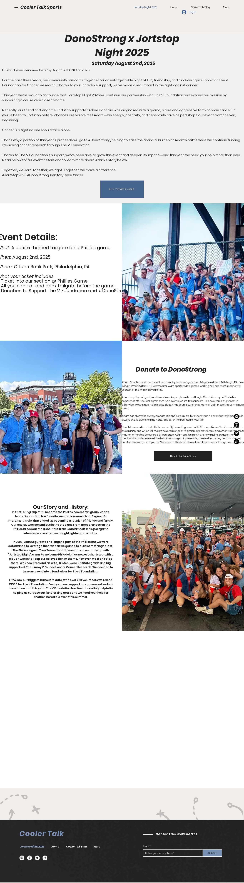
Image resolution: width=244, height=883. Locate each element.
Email (146, 846)
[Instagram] (236, 425)
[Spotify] (236, 416)
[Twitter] (236, 433)
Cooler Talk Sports (41, 7)
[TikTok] (236, 441)
